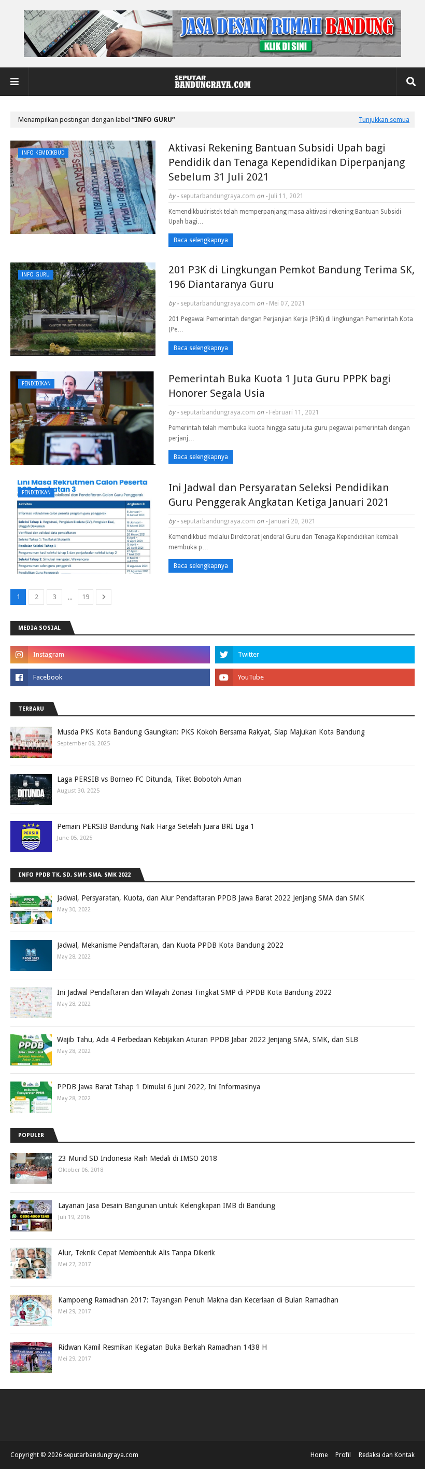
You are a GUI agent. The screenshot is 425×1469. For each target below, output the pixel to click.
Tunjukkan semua (384, 119)
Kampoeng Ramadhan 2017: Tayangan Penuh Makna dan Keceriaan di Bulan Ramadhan (198, 1300)
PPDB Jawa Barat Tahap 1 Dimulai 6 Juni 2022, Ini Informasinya (158, 1087)
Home (319, 1455)
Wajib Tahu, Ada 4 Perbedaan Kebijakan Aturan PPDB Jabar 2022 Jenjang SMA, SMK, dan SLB (207, 1039)
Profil (343, 1455)
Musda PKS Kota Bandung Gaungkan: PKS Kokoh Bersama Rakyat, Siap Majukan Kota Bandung (211, 732)
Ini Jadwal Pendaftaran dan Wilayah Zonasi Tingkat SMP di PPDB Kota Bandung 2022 (194, 992)
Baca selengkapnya (201, 240)
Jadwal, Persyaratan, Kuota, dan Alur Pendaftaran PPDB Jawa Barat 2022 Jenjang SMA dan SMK (210, 898)
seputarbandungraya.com (217, 196)
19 (85, 597)
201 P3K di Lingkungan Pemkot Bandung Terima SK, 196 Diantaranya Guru (291, 277)
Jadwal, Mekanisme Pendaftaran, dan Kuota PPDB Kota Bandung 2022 (170, 945)
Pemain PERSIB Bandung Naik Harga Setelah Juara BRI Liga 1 (155, 826)
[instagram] (110, 654)
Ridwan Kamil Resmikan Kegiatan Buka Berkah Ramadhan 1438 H (162, 1347)
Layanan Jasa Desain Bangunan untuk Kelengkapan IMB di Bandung (166, 1205)
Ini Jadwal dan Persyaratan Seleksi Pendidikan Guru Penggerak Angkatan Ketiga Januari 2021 (278, 494)
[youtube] (315, 677)
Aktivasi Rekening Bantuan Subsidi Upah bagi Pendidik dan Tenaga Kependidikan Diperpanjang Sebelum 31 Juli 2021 (286, 162)
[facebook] (110, 677)
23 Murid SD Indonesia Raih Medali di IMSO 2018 (137, 1158)
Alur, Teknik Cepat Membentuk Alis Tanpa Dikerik (136, 1253)
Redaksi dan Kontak (387, 1455)
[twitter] (315, 654)
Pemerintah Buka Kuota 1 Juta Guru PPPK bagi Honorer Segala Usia (279, 385)
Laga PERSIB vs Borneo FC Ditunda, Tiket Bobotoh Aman (149, 779)
